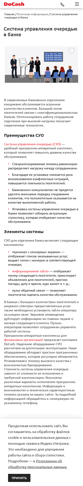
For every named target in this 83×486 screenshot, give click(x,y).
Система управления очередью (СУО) (32, 144)
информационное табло (30, 271)
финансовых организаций (23, 340)
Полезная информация (32, 14)
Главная (9, 14)
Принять (19, 478)
